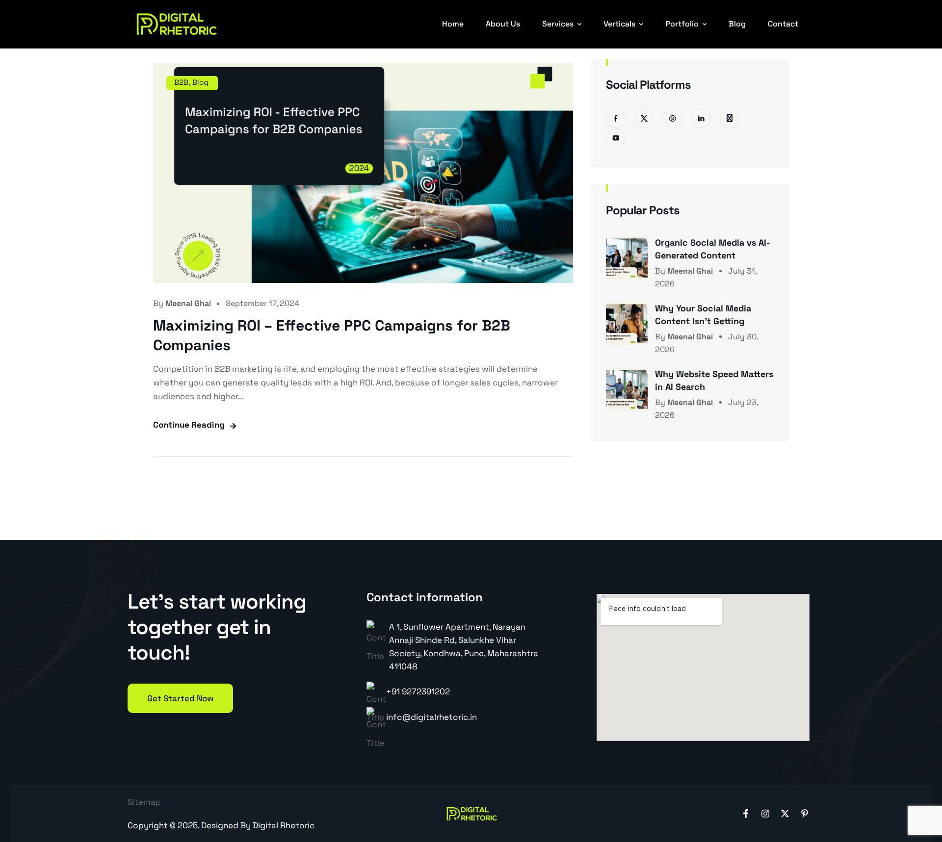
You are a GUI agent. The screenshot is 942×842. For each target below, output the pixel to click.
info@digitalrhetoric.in (431, 717)
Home (453, 24)
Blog (737, 24)
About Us (503, 24)
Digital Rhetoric (283, 825)
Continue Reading (189, 424)
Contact (783, 24)
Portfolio (682, 24)
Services (558, 24)
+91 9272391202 (418, 691)
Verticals (619, 24)
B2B (181, 82)
